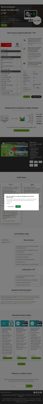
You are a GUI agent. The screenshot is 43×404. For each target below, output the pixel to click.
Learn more (8, 203)
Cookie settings (11, 206)
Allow (18, 206)
